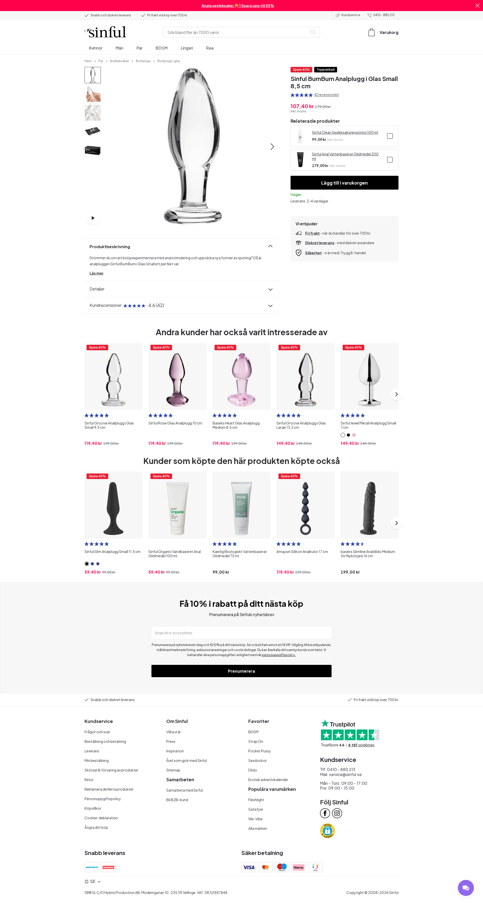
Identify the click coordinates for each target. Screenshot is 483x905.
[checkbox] (390, 136)
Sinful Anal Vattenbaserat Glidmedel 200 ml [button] (345, 156)
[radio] (293, 95)
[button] (477, 6)
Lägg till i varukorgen (344, 183)
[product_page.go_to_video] (93, 218)
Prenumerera (241, 671)
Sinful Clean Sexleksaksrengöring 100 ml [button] (345, 132)
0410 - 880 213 (384, 15)
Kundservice (350, 15)
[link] (88, 60)
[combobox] (236, 32)
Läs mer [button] (97, 273)
